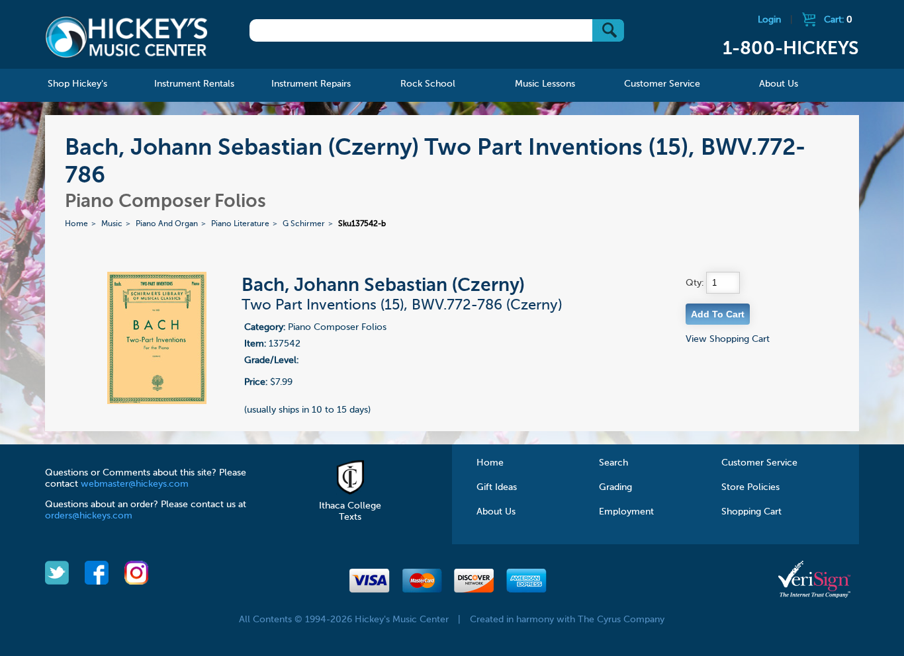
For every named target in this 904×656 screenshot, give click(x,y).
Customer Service (759, 463)
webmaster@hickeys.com (135, 484)
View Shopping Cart (728, 339)
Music (111, 224)
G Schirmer (304, 224)
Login (769, 19)
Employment (626, 511)
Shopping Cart (751, 511)
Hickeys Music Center (126, 36)
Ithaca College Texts (350, 511)
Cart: (838, 19)
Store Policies (750, 487)
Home (76, 224)
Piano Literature (240, 224)
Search (613, 463)
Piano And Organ (167, 224)
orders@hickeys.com (88, 515)
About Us (496, 511)
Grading (615, 487)
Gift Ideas (496, 487)
